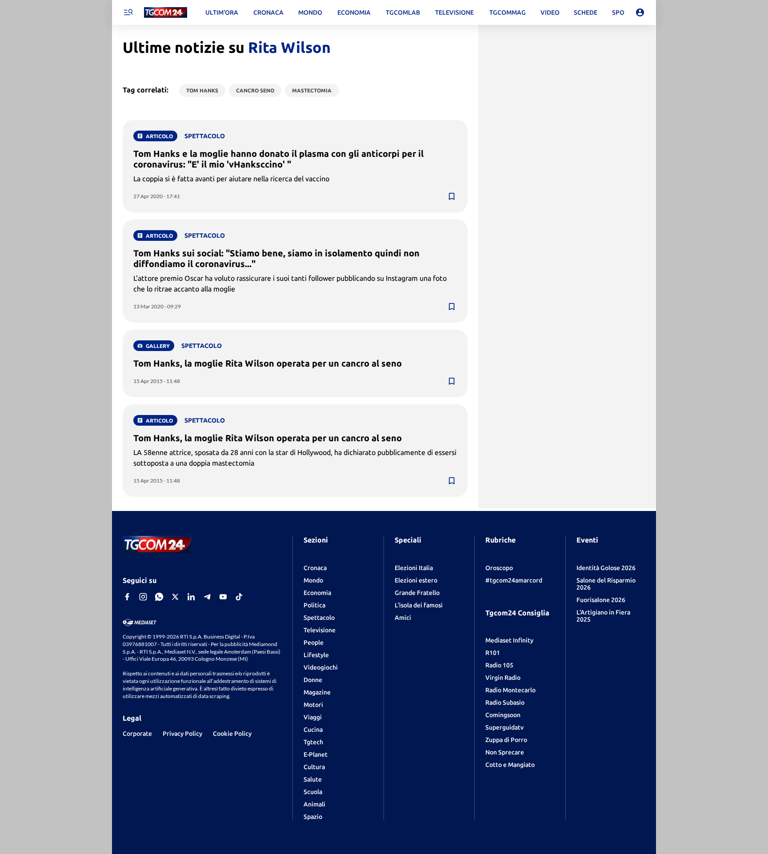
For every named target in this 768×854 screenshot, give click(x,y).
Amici (403, 617)
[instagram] (143, 596)
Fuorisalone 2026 (600, 599)
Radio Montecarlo (510, 690)
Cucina (313, 729)
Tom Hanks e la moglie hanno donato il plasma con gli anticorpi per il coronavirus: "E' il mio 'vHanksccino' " (278, 158)
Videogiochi (321, 667)
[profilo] (640, 12)
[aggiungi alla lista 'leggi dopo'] (451, 196)
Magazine (317, 692)
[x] (175, 596)
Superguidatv (504, 727)
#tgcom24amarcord (513, 580)
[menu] (128, 12)
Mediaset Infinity (509, 640)
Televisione (320, 630)
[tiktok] (239, 596)
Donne (313, 679)
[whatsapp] (159, 596)
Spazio (313, 816)
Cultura (314, 766)
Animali (314, 804)
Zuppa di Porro (506, 739)
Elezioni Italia (414, 567)
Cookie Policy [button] (232, 733)
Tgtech (313, 742)
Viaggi (313, 717)
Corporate (137, 733)
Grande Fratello (417, 592)
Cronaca (315, 567)
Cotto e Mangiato (510, 764)
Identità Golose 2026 (606, 567)
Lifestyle (316, 654)
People (314, 642)
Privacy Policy (182, 733)
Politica (314, 605)
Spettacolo (319, 617)
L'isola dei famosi (419, 605)
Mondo (313, 580)
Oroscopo (499, 567)
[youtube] (223, 596)
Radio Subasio (504, 702)
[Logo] (165, 12)
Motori (313, 704)
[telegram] (207, 596)
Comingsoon (502, 714)
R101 (492, 652)
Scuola (313, 791)
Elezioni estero (416, 580)
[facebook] (127, 596)
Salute (313, 779)
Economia (317, 592)
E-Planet (316, 754)
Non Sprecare (504, 752)
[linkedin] (191, 596)
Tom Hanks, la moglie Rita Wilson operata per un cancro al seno (267, 363)
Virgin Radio (502, 677)
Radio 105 (499, 665)
